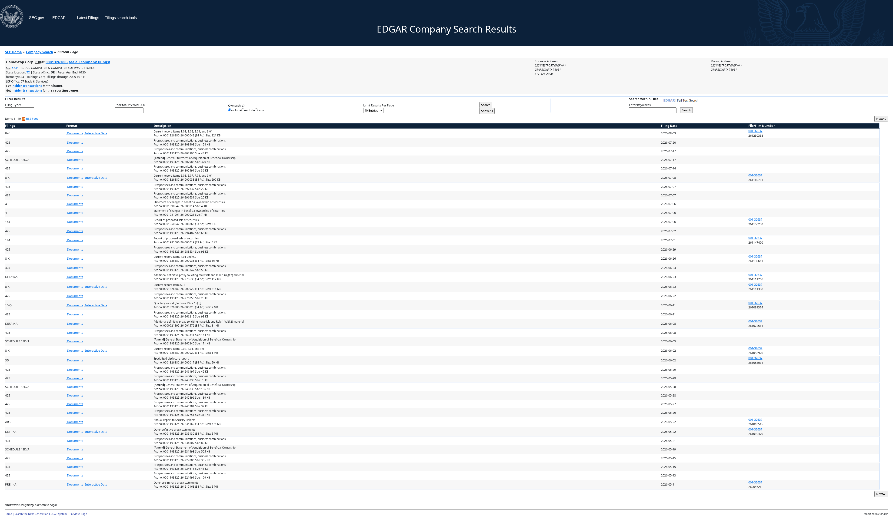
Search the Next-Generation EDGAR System (41, 514)
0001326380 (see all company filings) (78, 62)
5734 (15, 68)
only (261, 110)
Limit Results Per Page (378, 105)
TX (28, 72)
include (236, 110)
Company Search (39, 52)
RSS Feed (32, 118)
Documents (74, 133)
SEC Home (13, 52)
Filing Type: (13, 105)
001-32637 (755, 131)
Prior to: (120, 105)
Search (686, 110)
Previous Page (78, 514)
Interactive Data (95, 133)
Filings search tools (121, 18)
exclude (249, 110)
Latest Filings (88, 18)
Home (8, 514)
